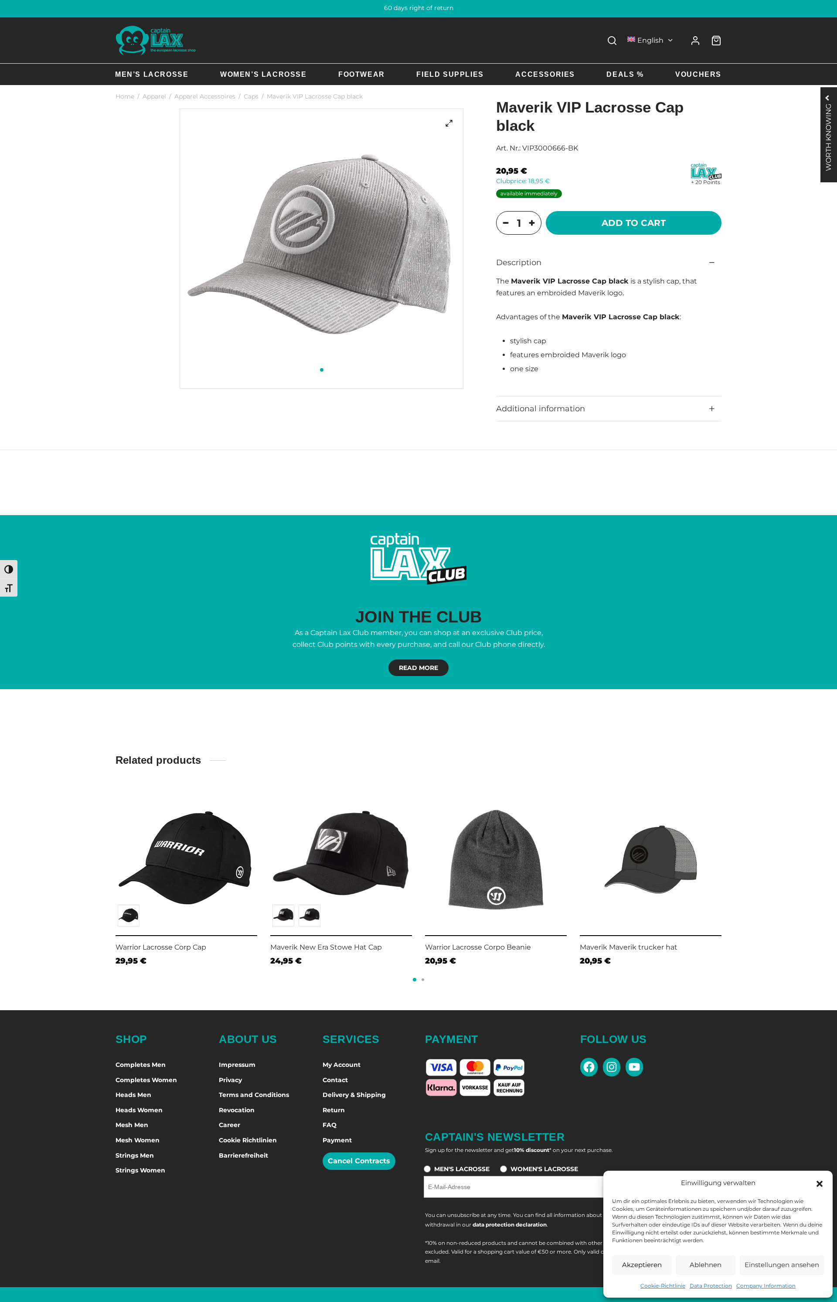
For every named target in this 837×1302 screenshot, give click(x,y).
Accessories (545, 74)
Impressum (237, 1065)
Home (125, 96)
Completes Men (141, 1065)
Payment (337, 1140)
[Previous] (112, 855)
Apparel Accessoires (204, 96)
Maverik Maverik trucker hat (628, 947)
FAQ (330, 1125)
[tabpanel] (321, 248)
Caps (251, 96)
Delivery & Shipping (354, 1095)
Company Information (766, 1285)
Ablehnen (705, 1265)
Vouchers (698, 74)
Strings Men (135, 1155)
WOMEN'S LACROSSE (544, 1169)
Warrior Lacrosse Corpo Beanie (478, 947)
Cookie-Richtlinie (662, 1285)
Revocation (237, 1110)
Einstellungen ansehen (782, 1265)
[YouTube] (634, 1067)
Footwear (361, 74)
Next (732, 853)
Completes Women (146, 1080)
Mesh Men (132, 1125)
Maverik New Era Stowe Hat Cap (326, 947)
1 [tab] (321, 370)
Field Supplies (449, 74)
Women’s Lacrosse (263, 74)
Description (518, 262)
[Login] (695, 40)
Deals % (624, 74)
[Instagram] (611, 1067)
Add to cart (634, 223)
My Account (342, 1065)
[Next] (724, 855)
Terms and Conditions (254, 1095)
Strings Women (140, 1170)
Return (334, 1110)
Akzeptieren (642, 1265)
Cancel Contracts (359, 1161)
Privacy (230, 1080)
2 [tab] (423, 979)
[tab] (608, 262)
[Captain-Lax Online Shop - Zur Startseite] (156, 40)
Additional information (540, 408)
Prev (104, 853)
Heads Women (139, 1110)
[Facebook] (589, 1067)
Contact (335, 1080)
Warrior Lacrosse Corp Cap (161, 947)
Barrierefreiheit (243, 1155)
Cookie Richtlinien (248, 1140)
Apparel (154, 96)
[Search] (612, 40)
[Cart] (716, 40)
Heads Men (133, 1095)
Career (229, 1125)
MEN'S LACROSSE (462, 1169)
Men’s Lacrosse (151, 74)
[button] (819, 1183)
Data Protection (711, 1285)
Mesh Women (138, 1140)
